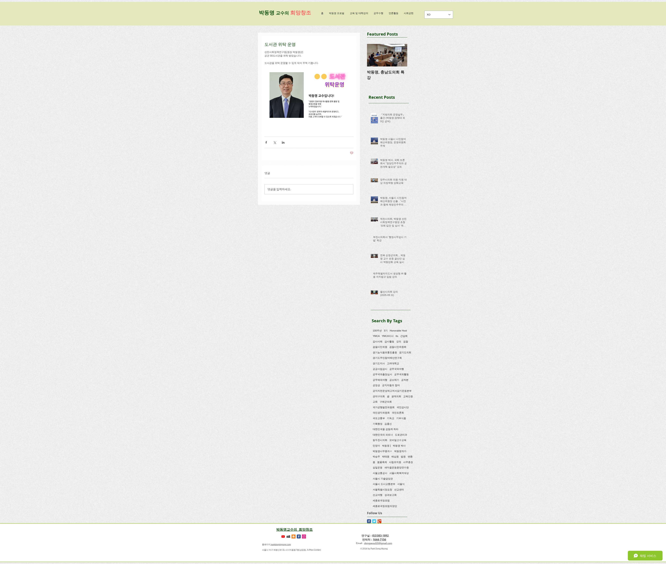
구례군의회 (386, 401)
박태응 (385, 456)
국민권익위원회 (381, 412)
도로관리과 (401, 434)
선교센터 (399, 489)
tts (397, 336)
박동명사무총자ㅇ (382, 451)
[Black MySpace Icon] (288, 536)
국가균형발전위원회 (384, 407)
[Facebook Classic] (369, 521)
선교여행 (377, 495)
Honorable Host (398, 330)
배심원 (395, 456)
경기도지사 (379, 363)
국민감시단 (403, 407)
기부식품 (401, 418)
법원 (403, 456)
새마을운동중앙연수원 (397, 467)
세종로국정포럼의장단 (385, 506)
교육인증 (408, 396)
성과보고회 (391, 495)
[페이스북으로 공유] (266, 142)
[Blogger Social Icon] (294, 536)
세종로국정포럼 (381, 500)
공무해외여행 (380, 379)
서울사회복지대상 (399, 473)
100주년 (377, 330)
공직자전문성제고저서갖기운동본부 (392, 390)
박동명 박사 (399, 445)
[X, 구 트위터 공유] (274, 142)
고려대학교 (393, 363)
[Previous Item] (372, 55)
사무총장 (408, 462)
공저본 (404, 379)
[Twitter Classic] (374, 521)
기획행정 (377, 423)
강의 (398, 341)
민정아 (376, 445)
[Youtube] (283, 536)
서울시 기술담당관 (383, 478)
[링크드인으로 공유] (283, 142)
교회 (375, 401)
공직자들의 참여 (391, 385)
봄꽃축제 (382, 462)
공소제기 (394, 379)
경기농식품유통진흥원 (385, 352)
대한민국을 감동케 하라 (385, 429)
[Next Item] (401, 55)
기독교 (390, 418)
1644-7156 (379, 539)
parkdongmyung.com (280, 544)
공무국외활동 (401, 374)
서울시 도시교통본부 (384, 484)
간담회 (404, 336)
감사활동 (389, 341)
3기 (386, 330)
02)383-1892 (381, 535)
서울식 (401, 484)
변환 (410, 456)
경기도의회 (405, 352)
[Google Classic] (379, 521)
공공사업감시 (380, 369)
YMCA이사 (388, 336)
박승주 (376, 456)
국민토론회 (398, 412)
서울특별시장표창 (382, 489)
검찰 (405, 341)
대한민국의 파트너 (383, 434)
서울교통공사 (380, 473)
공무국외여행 (396, 369)
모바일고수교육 (397, 440)
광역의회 (396, 396)
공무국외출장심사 (382, 374)
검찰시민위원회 (397, 347)
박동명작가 (400, 451)
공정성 (376, 385)
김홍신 (388, 423)
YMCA (376, 336)
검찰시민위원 (380, 347)
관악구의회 (379, 396)
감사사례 (377, 341)
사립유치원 (395, 462)
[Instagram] (304, 536)
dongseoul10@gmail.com (378, 543)
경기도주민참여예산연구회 (387, 357)
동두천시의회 (380, 440)
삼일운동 (377, 467)
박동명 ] (386, 445)
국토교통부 (379, 418)
